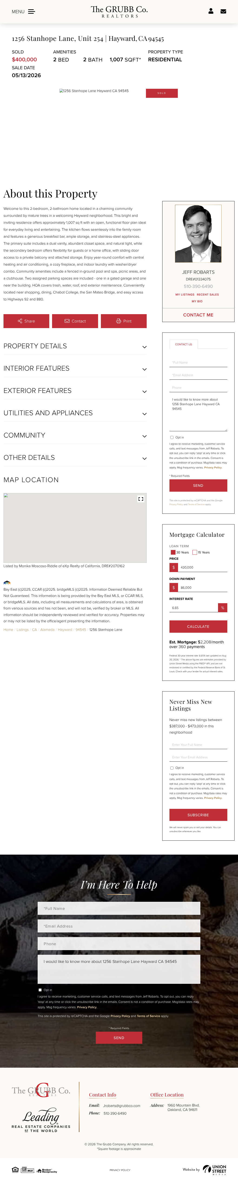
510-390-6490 (198, 286)
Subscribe (198, 814)
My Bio (197, 301)
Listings (23, 629)
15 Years (204, 552)
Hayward (65, 629)
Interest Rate (181, 599)
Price (173, 558)
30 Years (182, 552)
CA (34, 629)
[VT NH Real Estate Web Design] (204, 1170)
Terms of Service (196, 504)
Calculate (198, 626)
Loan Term (179, 546)
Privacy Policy (213, 468)
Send (198, 485)
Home (8, 629)
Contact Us (183, 344)
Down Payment (182, 579)
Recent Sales (208, 294)
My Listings (185, 294)
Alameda (47, 629)
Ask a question (223, 11)
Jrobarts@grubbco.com (121, 1105)
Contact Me (198, 315)
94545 (81, 629)
